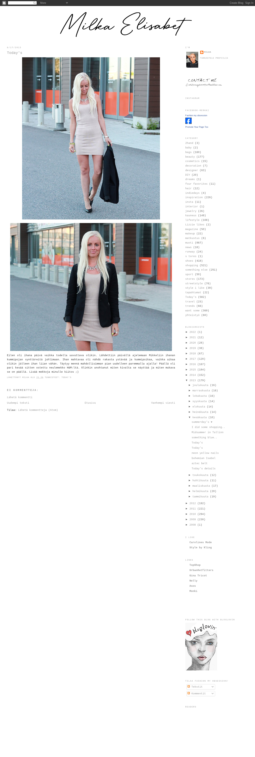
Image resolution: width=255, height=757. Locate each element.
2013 (193, 380)
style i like (194, 287)
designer (191, 170)
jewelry (190, 211)
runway (190, 251)
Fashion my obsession (196, 115)
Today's (14, 53)
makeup (190, 233)
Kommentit (198, 693)
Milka (207, 52)
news (188, 247)
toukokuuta (201, 475)
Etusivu (90, 402)
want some (192, 310)
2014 (193, 375)
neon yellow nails (205, 453)
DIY (187, 174)
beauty (190, 156)
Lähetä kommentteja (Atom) (38, 410)
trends (190, 306)
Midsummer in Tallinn (208, 432)
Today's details (204, 468)
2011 (193, 508)
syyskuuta (200, 401)
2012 (193, 503)
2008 (193, 524)
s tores (190, 256)
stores (190, 279)
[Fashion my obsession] (188, 123)
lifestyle (192, 220)
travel (190, 301)
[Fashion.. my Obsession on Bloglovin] (201, 669)
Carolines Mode (200, 542)
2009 (193, 519)
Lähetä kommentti (19, 397)
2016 (193, 364)
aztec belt (200, 463)
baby (188, 147)
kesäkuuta (200, 417)
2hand (189, 143)
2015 (193, 369)
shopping (191, 265)
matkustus (192, 238)
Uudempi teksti (18, 402)
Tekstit (196, 686)
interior (191, 206)
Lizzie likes (194, 224)
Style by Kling (200, 547)
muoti (189, 242)
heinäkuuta (201, 412)
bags (188, 152)
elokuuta (199, 406)
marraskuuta (202, 390)
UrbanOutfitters (201, 570)
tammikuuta (201, 496)
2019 (193, 348)
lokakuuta (200, 396)
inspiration (194, 197)
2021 (193, 337)
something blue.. (204, 437)
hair (188, 188)
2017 (193, 359)
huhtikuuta (201, 480)
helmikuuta (201, 491)
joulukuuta (201, 385)
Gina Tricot (198, 575)
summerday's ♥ (202, 422)
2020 (193, 342)
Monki (193, 591)
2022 (193, 332)
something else (196, 269)
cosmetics (192, 161)
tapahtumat (193, 292)
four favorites (196, 183)
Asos (192, 586)
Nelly (193, 580)
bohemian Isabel (204, 458)
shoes (189, 260)
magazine (191, 229)
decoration (193, 165)
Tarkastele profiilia (214, 58)
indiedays (192, 193)
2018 (193, 353)
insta (189, 202)
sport (189, 274)
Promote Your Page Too (196, 127)
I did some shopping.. (208, 427)
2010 (193, 514)
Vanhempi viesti (163, 402)
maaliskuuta (202, 485)
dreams (190, 179)
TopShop (195, 565)
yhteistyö (192, 315)
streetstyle (194, 283)
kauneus (190, 215)
